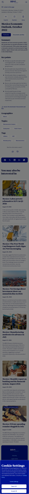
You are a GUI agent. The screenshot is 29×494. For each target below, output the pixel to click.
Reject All (14, 486)
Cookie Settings (14, 481)
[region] (14, 477)
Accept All (14, 491)
